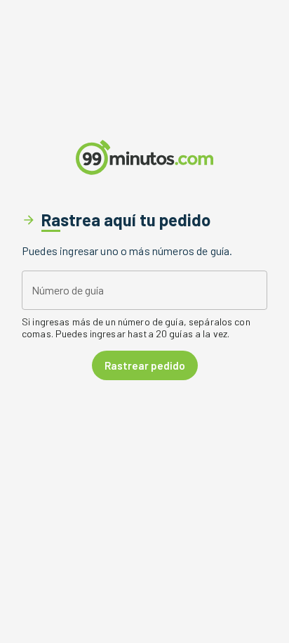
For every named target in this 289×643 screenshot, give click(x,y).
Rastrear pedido (145, 365)
